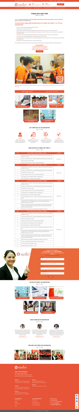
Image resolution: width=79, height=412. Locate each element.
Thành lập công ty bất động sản (56, 106)
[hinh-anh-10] (58, 355)
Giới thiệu (16, 402)
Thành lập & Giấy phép (22, 297)
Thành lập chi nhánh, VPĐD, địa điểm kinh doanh (31, 121)
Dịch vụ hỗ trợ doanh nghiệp (31, 312)
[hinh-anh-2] (33, 355)
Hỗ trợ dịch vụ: (54, 403)
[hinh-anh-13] (21, 355)
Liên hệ (16, 406)
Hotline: (53, 400)
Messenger (77, 402)
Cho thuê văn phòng (48, 312)
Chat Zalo (77, 399)
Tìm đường (77, 396)
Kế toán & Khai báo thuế (39, 297)
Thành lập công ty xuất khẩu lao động (39, 106)
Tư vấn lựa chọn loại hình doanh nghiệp (48, 121)
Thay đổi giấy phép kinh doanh (56, 297)
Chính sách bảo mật (17, 403)
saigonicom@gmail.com (36, 4)
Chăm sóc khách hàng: (56, 401)
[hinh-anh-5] (46, 355)
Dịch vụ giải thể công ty (22, 106)
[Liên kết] (21, 4)
